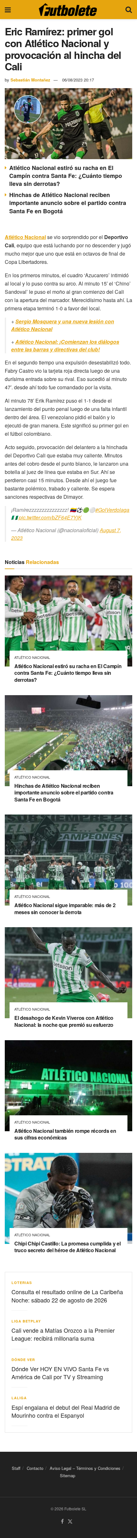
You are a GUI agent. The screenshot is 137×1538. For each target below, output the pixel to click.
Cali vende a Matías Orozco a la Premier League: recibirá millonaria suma (63, 1334)
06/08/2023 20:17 (78, 80)
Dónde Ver (23, 1359)
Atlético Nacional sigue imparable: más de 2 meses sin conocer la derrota (64, 908)
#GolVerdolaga (112, 509)
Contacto (35, 1468)
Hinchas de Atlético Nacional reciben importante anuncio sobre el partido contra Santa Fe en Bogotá (67, 203)
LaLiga (19, 1397)
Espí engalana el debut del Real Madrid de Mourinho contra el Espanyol (65, 1411)
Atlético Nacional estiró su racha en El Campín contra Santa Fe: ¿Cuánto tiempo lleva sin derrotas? (65, 176)
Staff (16, 1468)
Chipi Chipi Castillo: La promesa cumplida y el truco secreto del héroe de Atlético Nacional (67, 1247)
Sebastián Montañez (30, 80)
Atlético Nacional (32, 657)
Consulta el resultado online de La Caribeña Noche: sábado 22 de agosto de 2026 (67, 1296)
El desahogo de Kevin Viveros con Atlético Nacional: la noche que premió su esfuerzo (63, 1021)
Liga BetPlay (26, 1321)
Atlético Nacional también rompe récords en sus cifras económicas (65, 1134)
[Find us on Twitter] (70, 1521)
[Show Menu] (8, 9)
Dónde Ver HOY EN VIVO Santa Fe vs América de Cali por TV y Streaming (60, 1373)
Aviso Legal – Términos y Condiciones (85, 1468)
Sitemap (67, 1476)
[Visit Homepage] (68, 9)
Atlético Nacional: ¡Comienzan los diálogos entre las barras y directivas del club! (65, 345)
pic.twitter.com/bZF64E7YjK (50, 517)
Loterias (21, 1282)
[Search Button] (128, 9)
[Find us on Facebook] (62, 1521)
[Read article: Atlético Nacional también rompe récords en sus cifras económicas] (68, 1085)
